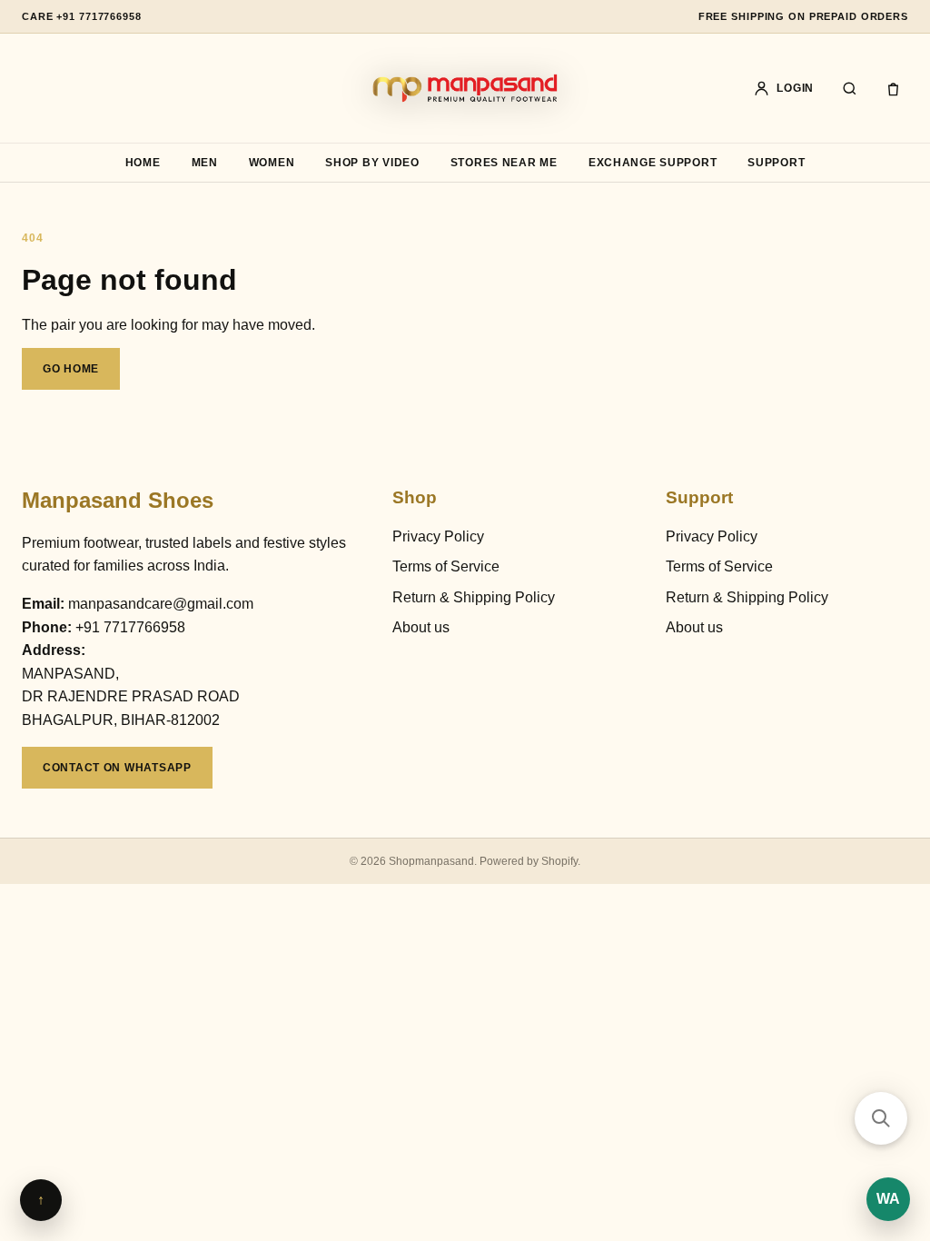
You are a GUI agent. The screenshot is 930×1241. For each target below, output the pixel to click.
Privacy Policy (438, 536)
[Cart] (892, 88)
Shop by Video (372, 162)
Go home (71, 368)
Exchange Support (653, 162)
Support (776, 162)
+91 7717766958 (130, 627)
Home (143, 162)
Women (272, 162)
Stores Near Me (504, 162)
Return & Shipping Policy (473, 597)
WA (888, 1198)
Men (205, 162)
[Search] (849, 88)
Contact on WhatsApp (117, 767)
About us (421, 627)
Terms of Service (446, 566)
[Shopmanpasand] (465, 88)
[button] (881, 1118)
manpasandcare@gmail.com (160, 603)
